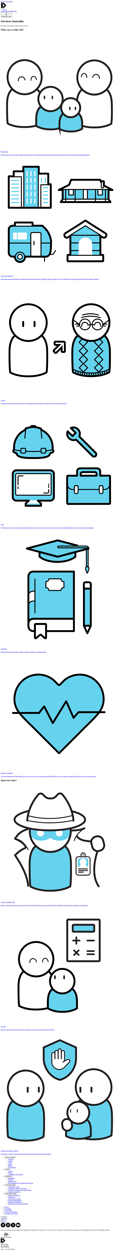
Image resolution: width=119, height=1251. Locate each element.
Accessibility (8, 1210)
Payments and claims (14, 1199)
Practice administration (14, 1200)
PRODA (10, 1180)
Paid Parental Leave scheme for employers (20, 1183)
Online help (13, 11)
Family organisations (14, 1192)
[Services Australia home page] (4, 8)
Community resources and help (17, 1188)
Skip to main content (7, 1)
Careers (10, 1161)
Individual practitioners (15, 1202)
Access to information (10, 1212)
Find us (10, 1173)
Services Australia (10, 1157)
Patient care (11, 1197)
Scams (10, 1164)
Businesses (8, 1176)
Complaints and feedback (15, 1174)
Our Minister (12, 1167)
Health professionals (10, 1193)
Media (10, 1166)
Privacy (6, 1207)
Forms (10, 1162)
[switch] (6, 15)
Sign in (5, 9)
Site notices (7, 1208)
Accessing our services (11, 1213)
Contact (7, 1169)
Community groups (10, 1185)
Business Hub (12, 1181)
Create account (5, 11)
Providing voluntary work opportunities (19, 1190)
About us (11, 1159)
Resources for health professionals (18, 1204)
